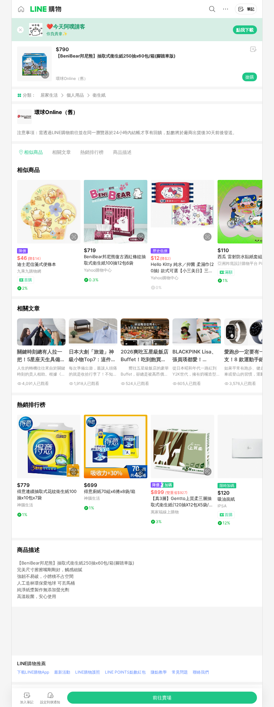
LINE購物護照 (87, 672)
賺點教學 (159, 672)
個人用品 (75, 95)
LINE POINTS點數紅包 (125, 672)
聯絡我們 (201, 672)
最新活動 (62, 672)
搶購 (249, 77)
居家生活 (49, 95)
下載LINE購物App (33, 672)
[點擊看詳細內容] (49, 211)
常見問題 (180, 672)
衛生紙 (99, 95)
